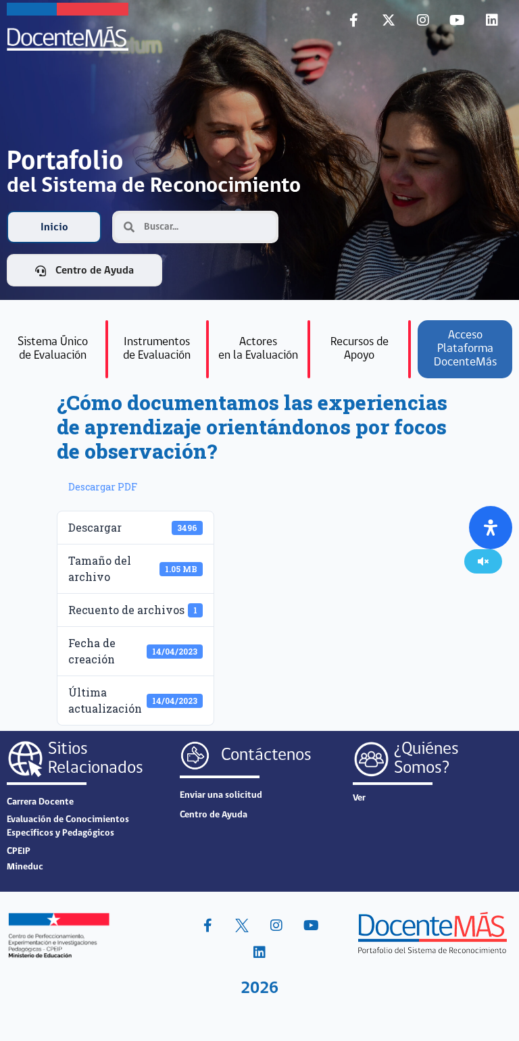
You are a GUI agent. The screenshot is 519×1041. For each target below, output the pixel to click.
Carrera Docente (40, 802)
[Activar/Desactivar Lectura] (483, 561)
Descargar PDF (102, 486)
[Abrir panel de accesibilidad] (490, 527)
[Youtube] (457, 20)
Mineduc (25, 867)
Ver (359, 798)
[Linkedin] (491, 20)
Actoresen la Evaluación (258, 349)
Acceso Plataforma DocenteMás (465, 349)
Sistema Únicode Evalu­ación (53, 349)
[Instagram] (423, 20)
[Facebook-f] (354, 20)
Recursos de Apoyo (359, 349)
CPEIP (18, 851)
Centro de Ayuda (213, 815)
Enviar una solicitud (221, 795)
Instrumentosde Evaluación (157, 349)
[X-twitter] (388, 20)
